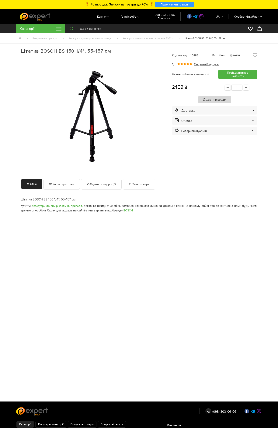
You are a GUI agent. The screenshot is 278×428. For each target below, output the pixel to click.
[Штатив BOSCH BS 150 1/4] (92, 116)
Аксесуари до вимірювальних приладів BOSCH (148, 38)
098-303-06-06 (165, 14)
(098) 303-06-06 (223, 411)
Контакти (103, 16)
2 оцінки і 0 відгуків (206, 64)
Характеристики (63, 184)
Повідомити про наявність (237, 74)
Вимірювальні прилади (45, 38)
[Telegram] (195, 16)
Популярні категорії (51, 424)
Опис (33, 184)
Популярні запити (112, 424)
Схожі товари (140, 184)
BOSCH (128, 210)
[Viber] (201, 16)
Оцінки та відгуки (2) (102, 184)
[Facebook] (189, 16)
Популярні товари (82, 424)
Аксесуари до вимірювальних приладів (90, 38)
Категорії (25, 424)
